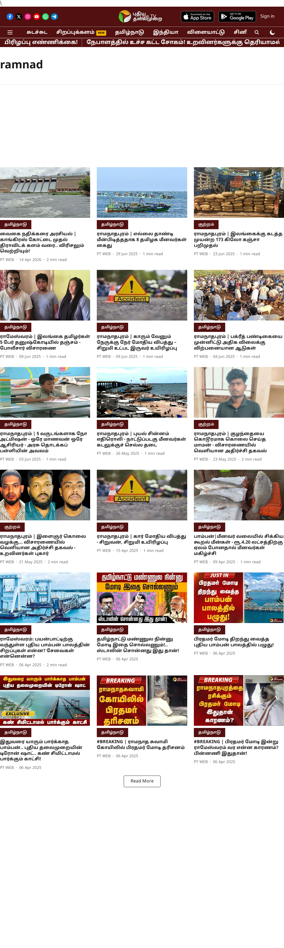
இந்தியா (165, 32)
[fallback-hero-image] (45, 192)
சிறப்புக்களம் (75, 32)
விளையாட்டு (206, 32)
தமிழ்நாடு (129, 32)
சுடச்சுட (37, 32)
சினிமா (245, 32)
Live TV (148, 17)
